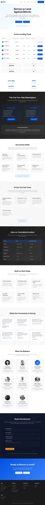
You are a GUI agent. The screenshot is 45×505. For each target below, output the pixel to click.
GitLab (24, 486)
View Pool (40, 46)
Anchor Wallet (3, 488)
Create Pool (14, 485)
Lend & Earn (26, 21)
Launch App (41, 1)
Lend (24, 1)
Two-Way (11, 81)
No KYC (11, 86)
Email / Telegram (8, 432)
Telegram (35, 453)
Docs (31, 453)
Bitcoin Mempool (14, 491)
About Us (2, 485)
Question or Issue (8, 440)
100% (34, 86)
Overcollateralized (21, 155)
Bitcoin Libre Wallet (4, 486)
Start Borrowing (11, 119)
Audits (24, 488)
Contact (2, 498)
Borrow (21, 1)
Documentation (25, 485)
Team (35, 1)
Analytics (13, 488)
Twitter (36, 486)
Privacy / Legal (3, 497)
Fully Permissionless (11, 88)
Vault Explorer (14, 486)
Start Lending (33, 119)
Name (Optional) (8, 428)
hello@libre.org (31, 503)
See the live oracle (22, 220)
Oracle (32, 1)
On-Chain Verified (33, 88)
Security (28, 1)
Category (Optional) (8, 436)
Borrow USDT (18, 21)
